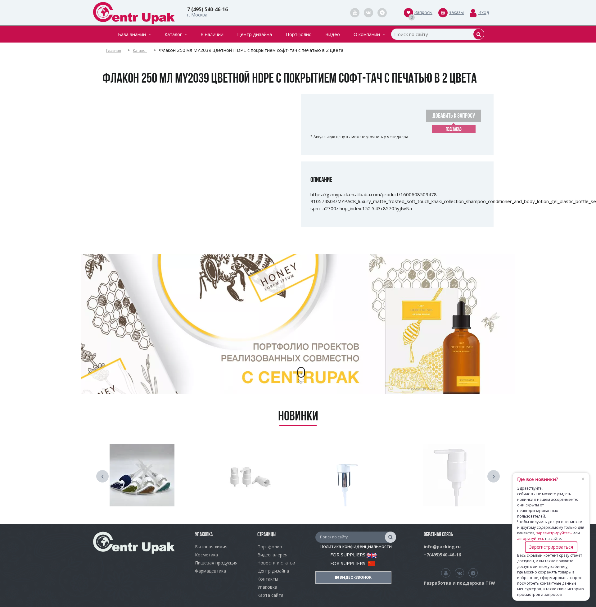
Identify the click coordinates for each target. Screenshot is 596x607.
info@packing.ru (442, 547)
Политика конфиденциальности (355, 546)
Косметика (206, 555)
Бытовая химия (211, 547)
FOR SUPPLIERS (348, 554)
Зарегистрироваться (551, 547)
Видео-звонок (355, 577)
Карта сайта (270, 595)
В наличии (212, 34)
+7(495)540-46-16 (442, 555)
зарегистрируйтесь (554, 533)
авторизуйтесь (530, 538)
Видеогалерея (272, 555)
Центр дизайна (254, 34)
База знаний (132, 34)
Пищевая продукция (216, 563)
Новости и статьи (276, 563)
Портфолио (299, 34)
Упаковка (267, 587)
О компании (367, 34)
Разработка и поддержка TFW (459, 583)
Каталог (173, 34)
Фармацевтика (210, 571)
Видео (332, 34)
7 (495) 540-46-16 (207, 9)
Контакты (267, 579)
